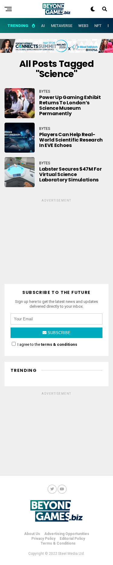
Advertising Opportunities (66, 534)
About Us (32, 534)
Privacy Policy (43, 539)
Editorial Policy (72, 539)
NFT (98, 25)
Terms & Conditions (58, 543)
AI (43, 25)
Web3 (83, 25)
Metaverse (61, 25)
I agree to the (47, 344)
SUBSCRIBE (58, 332)
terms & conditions (59, 344)
